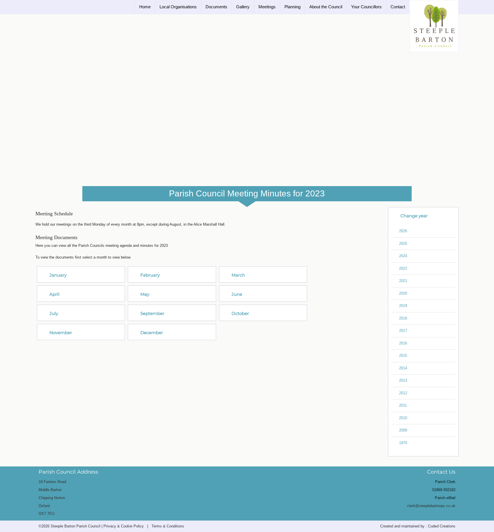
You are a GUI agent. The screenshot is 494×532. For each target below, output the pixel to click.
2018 (403, 318)
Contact (398, 6)
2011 (403, 405)
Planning (292, 6)
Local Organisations (178, 6)
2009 (403, 430)
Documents (216, 6)
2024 (403, 256)
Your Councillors (366, 6)
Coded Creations (441, 526)
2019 (403, 306)
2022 (403, 268)
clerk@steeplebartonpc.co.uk (431, 506)
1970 (403, 443)
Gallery (243, 6)
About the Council (325, 6)
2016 (403, 343)
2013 (403, 380)
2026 (403, 231)
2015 (403, 355)
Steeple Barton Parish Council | (77, 526)
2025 (403, 243)
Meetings (267, 6)
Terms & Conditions (168, 526)
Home (145, 6)
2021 (403, 281)
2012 (403, 393)
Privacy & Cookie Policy (123, 526)
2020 (403, 293)
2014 (403, 368)
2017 (403, 330)
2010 (403, 418)
